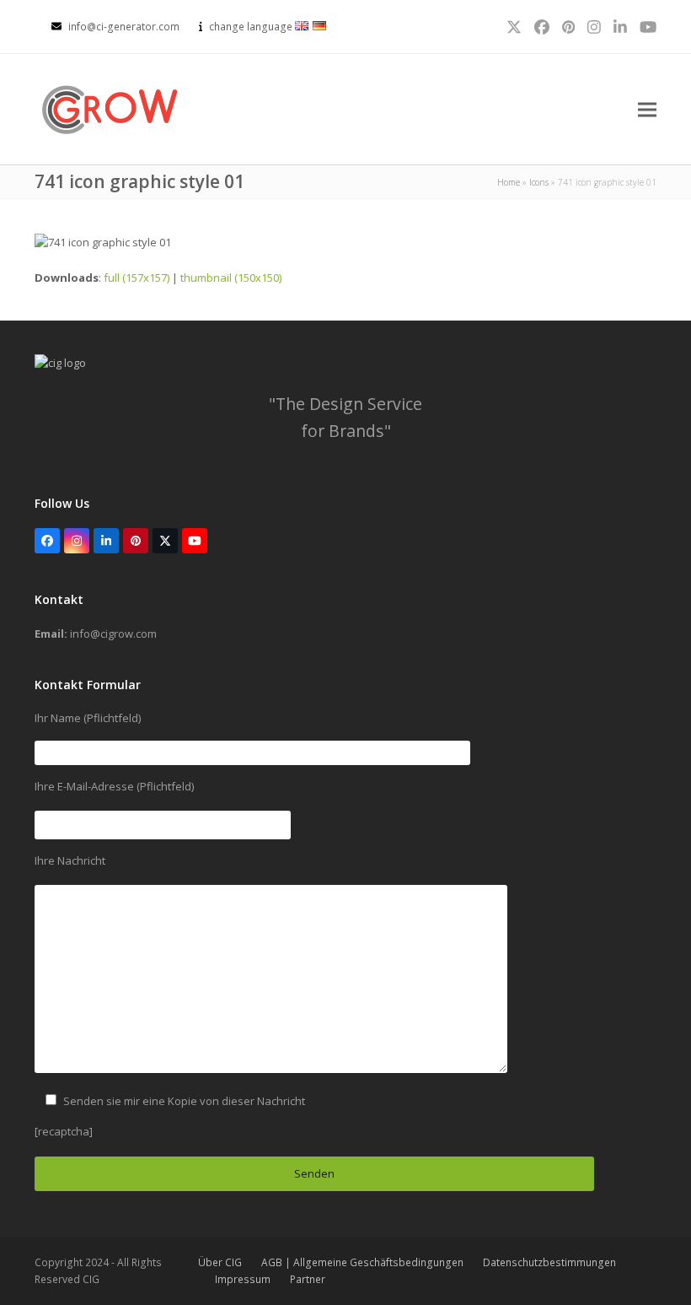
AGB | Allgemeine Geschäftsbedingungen (362, 1262)
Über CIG (220, 1262)
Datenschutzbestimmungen (549, 1262)
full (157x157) (136, 277)
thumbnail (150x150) (230, 277)
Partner (307, 1279)
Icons (539, 182)
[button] (647, 109)
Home (508, 182)
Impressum (243, 1279)
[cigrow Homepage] (60, 362)
